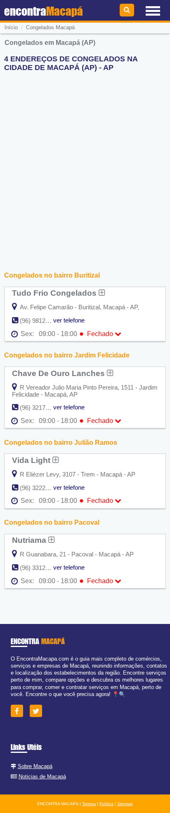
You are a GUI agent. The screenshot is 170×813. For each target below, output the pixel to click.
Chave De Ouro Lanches (59, 373)
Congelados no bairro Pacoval (51, 522)
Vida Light (32, 460)
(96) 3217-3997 (40, 407)
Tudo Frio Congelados (55, 292)
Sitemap (125, 803)
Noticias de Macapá (42, 776)
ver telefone (69, 320)
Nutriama (30, 539)
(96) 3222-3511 (40, 487)
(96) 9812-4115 (40, 320)
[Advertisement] (85, 163)
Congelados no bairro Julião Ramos (60, 442)
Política (106, 803)
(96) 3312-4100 (40, 567)
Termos (89, 803)
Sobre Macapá (35, 766)
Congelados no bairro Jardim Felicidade (67, 355)
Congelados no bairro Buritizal (52, 275)
